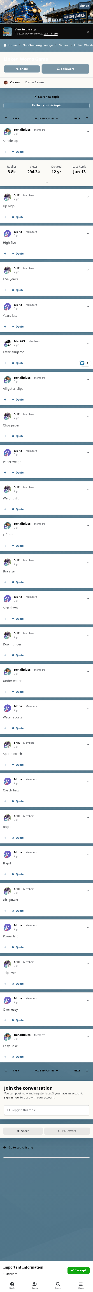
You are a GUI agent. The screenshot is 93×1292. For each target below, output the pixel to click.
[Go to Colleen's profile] (6, 82)
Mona (18, 232)
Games (39, 82)
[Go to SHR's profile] (7, 197)
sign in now (11, 1097)
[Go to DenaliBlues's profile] (7, 131)
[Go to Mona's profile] (7, 233)
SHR (17, 195)
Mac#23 (19, 341)
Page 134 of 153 (44, 118)
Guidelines (10, 1274)
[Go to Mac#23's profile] (7, 343)
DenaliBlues (22, 130)
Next (77, 118)
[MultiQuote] (5, 152)
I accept (80, 1270)
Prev (16, 118)
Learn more (8, 32)
